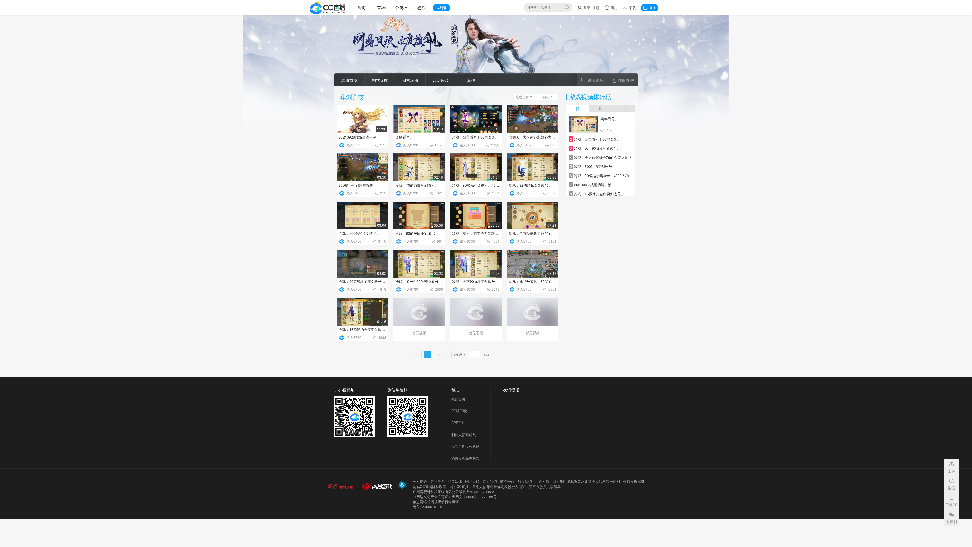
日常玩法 (410, 80)
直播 (381, 7)
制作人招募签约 (463, 434)
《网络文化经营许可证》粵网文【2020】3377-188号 (455, 496)
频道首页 (349, 80)
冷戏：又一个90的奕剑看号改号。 (419, 281)
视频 (441, 7)
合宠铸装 (441, 80)
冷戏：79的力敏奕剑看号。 (416, 185)
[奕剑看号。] (583, 124)
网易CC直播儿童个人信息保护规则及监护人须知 (487, 486)
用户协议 (542, 481)
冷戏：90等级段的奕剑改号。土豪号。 (362, 281)
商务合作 (507, 481)
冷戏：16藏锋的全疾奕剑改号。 (362, 329)
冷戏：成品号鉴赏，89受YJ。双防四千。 (532, 281)
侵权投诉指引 (633, 481)
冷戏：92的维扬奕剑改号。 (530, 185)
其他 (471, 80)
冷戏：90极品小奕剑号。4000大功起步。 (476, 185)
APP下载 (458, 422)
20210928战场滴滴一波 (357, 137)
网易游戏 (472, 481)
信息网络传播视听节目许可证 (436, 501)
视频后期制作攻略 (465, 446)
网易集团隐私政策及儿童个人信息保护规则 (586, 481)
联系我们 (490, 481)
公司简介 (420, 481)
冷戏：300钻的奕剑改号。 (359, 233)
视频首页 (458, 399)
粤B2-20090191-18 (428, 506)
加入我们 (525, 481)
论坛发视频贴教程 (465, 458)
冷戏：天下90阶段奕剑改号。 (475, 281)
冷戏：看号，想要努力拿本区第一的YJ (476, 233)
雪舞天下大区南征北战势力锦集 (532, 137)
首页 (361, 7)
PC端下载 (459, 411)
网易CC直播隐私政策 (429, 486)
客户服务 (437, 481)
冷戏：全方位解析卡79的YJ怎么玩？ (532, 233)
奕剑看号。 (404, 137)
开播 (653, 7)
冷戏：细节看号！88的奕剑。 (475, 137)
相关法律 (455, 481)
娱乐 (421, 7)
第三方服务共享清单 (545, 486)
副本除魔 (380, 80)
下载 (632, 7)
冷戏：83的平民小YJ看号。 (417, 233)
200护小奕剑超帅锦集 (356, 185)
